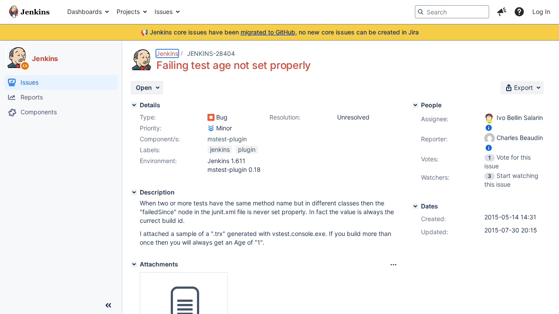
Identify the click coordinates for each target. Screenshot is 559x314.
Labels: (150, 150)
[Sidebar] (108, 305)
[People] (415, 105)
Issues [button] (164, 11)
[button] (502, 12)
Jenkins (167, 53)
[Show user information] (488, 127)
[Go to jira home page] (29, 11)
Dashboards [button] (84, 11)
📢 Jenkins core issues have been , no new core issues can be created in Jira (280, 32)
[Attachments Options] (393, 264)
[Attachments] (134, 264)
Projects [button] (128, 11)
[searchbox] (452, 12)
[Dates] (415, 206)
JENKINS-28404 (211, 53)
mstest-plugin (227, 139)
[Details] (134, 105)
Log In (541, 11)
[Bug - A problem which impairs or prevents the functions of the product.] (210, 117)
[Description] (134, 192)
